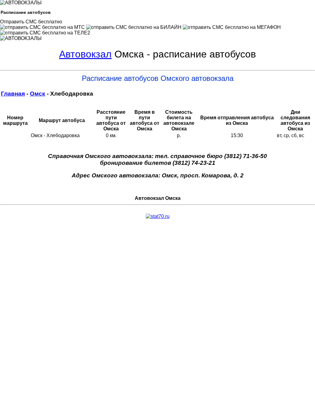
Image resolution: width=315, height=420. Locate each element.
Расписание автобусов (26, 12)
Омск (37, 93)
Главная (13, 93)
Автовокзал (85, 54)
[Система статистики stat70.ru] (157, 216)
